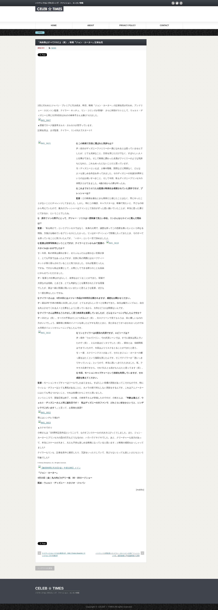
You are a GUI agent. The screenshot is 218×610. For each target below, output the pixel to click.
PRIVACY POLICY (127, 25)
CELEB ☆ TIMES (49, 588)
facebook (181, 3)
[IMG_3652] (44, 412)
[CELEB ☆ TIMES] (49, 10)
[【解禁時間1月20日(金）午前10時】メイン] (59, 468)
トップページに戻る (45, 568)
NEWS (53, 48)
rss (173, 3)
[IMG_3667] (44, 120)
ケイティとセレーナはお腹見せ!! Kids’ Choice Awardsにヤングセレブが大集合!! (63, 554)
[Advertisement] (91, 78)
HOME (54, 25)
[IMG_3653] (44, 423)
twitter (177, 3)
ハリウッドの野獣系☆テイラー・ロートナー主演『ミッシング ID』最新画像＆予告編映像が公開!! (118, 554)
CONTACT (164, 25)
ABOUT (90, 25)
